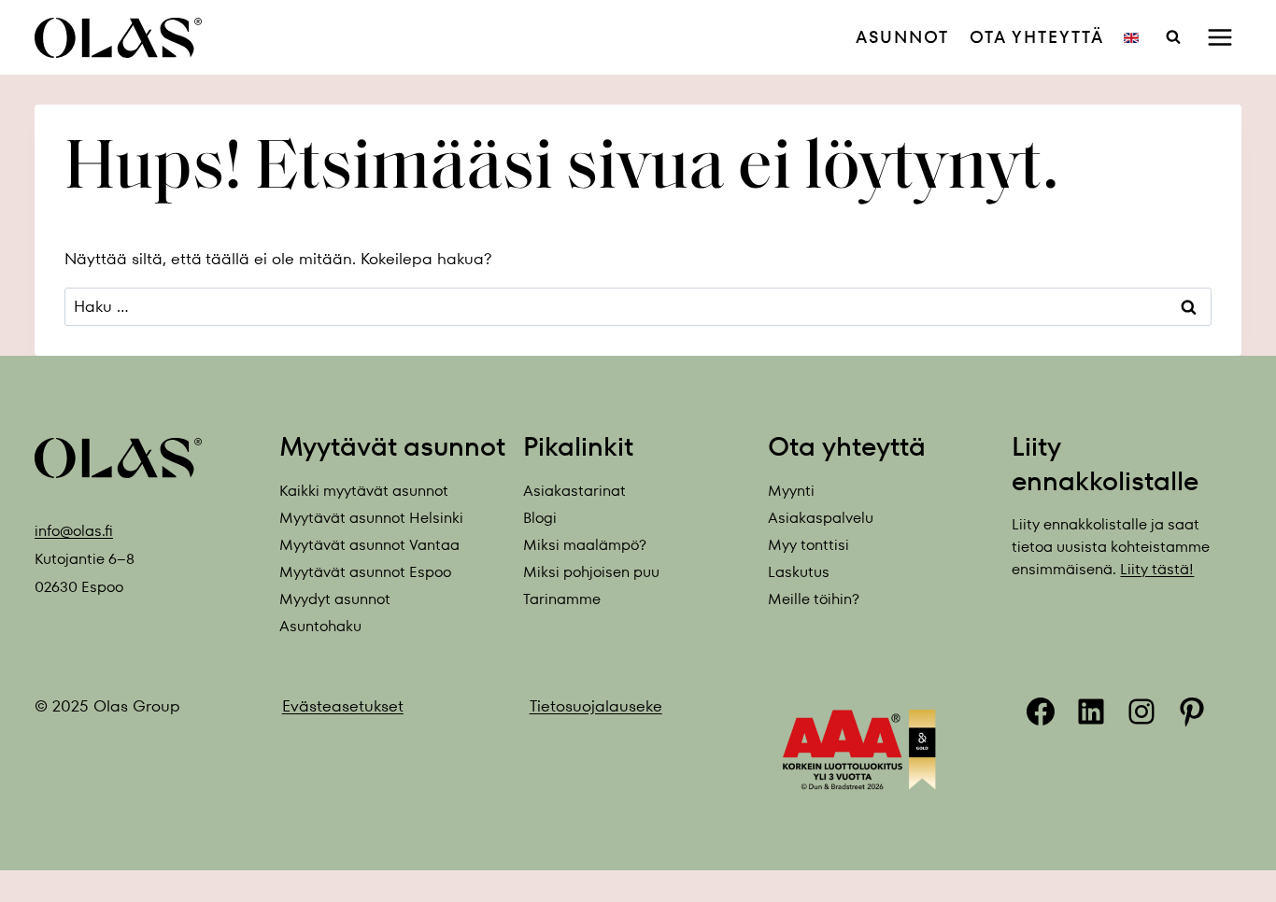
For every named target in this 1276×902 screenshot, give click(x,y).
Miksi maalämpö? (584, 545)
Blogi (540, 518)
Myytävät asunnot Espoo (365, 572)
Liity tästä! (1157, 569)
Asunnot (902, 37)
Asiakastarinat (574, 490)
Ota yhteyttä (1037, 37)
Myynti (791, 490)
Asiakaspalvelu (820, 518)
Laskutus (798, 572)
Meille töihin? (813, 599)
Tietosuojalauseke (596, 706)
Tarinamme (562, 599)
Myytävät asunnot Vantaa (369, 545)
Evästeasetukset (343, 706)
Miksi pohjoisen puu (591, 572)
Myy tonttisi (808, 545)
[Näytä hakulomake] (1173, 37)
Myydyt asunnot (334, 599)
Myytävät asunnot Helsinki (371, 518)
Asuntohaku (320, 626)
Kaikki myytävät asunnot (363, 490)
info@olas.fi (74, 531)
